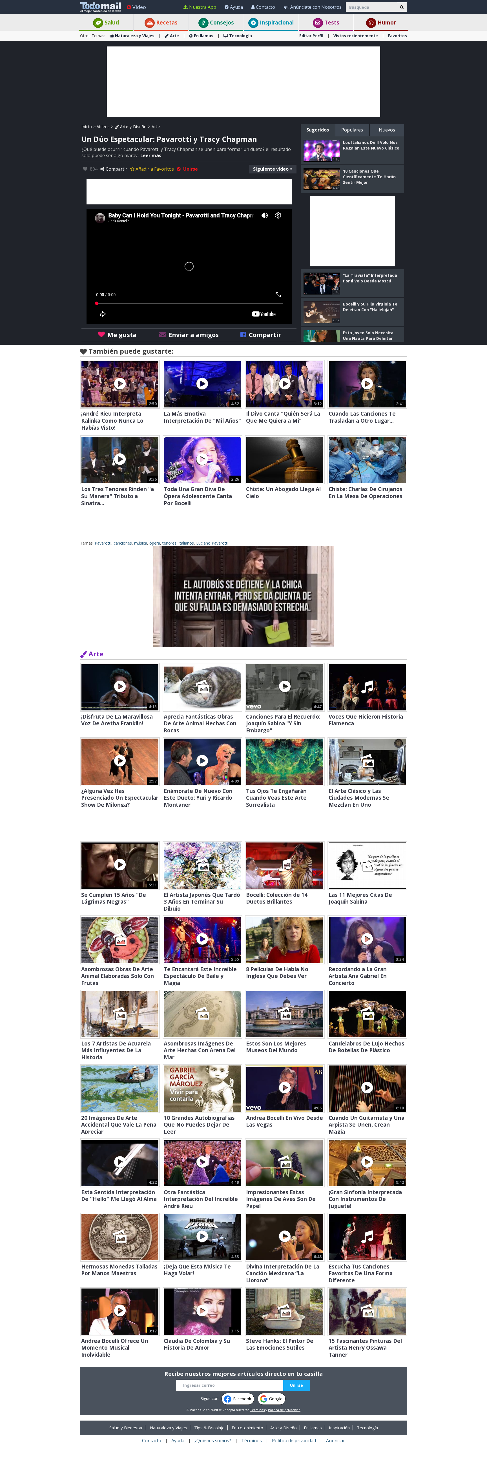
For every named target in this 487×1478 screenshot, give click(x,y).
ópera (154, 543)
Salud (111, 22)
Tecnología (240, 35)
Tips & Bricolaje (209, 1427)
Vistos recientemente (355, 35)
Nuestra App (202, 7)
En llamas (203, 35)
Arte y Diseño (133, 126)
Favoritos (397, 35)
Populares (352, 130)
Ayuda (236, 7)
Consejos (221, 22)
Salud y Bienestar (126, 1427)
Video (139, 7)
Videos (103, 126)
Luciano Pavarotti (212, 543)
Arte (174, 35)
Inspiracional (276, 22)
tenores (169, 543)
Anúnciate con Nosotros (316, 7)
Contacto (265, 7)
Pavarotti (103, 543)
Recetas (166, 22)
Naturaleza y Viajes (134, 35)
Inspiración (339, 1427)
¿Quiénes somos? (212, 1440)
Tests (331, 22)
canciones (123, 543)
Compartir (116, 169)
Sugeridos (317, 130)
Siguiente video (271, 169)
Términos (257, 1410)
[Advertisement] (243, 81)
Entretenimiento (247, 1427)
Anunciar (335, 1440)
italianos (186, 543)
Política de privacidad (284, 1410)
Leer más (150, 155)
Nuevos (387, 130)
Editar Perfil (311, 35)
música (140, 543)
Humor (386, 22)
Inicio (86, 126)
